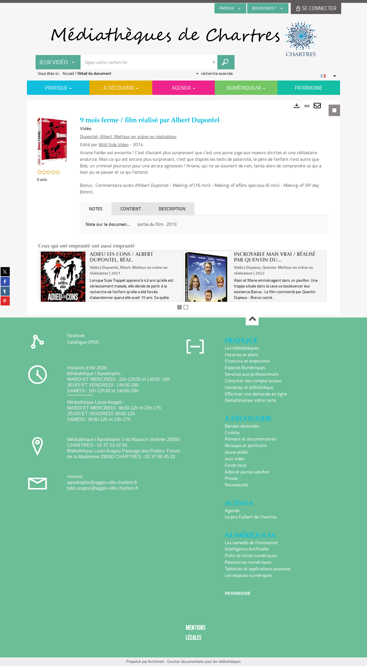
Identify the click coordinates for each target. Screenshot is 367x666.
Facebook (76, 335)
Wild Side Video (113, 144)
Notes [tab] (96, 208)
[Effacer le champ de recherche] (214, 62)
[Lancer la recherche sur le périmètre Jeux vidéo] (226, 62)
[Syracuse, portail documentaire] (183, 39)
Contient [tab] (130, 208)
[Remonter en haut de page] (252, 319)
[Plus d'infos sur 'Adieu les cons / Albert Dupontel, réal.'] (63, 282)
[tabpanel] (183, 208)
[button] (53, 141)
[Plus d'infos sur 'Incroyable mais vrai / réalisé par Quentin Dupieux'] (207, 288)
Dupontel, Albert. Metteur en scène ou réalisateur (128, 136)
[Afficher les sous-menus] (239, 8)
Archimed (156, 661)
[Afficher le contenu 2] (186, 307)
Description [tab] (172, 208)
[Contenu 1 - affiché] (179, 307)
